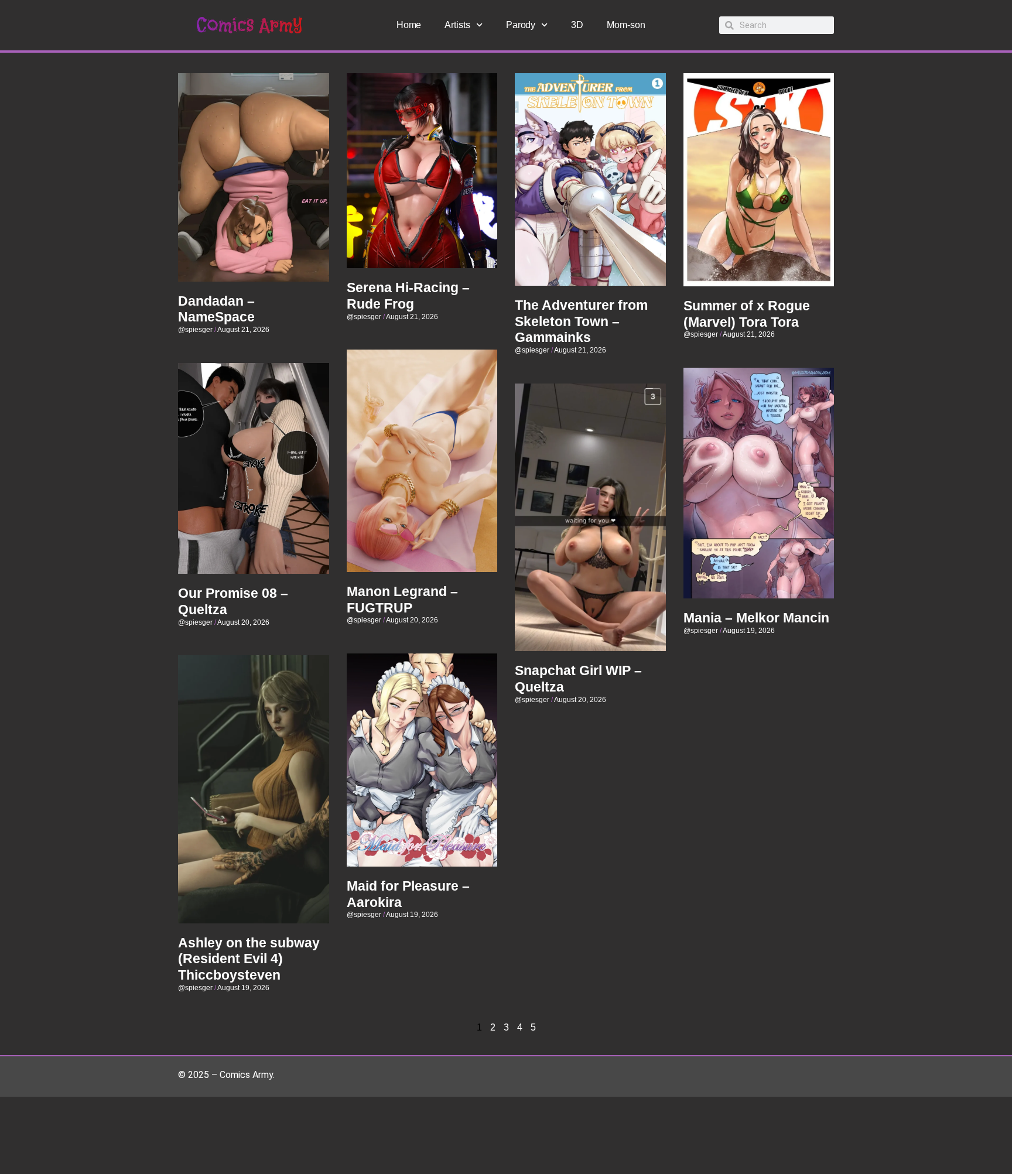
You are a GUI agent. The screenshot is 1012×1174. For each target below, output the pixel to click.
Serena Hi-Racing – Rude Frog (408, 296)
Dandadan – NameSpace (216, 309)
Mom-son (626, 25)
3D (577, 25)
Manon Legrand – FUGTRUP (402, 599)
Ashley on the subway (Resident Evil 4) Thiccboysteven (249, 959)
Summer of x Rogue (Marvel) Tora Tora (746, 314)
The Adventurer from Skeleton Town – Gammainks (581, 321)
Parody (520, 25)
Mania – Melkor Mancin (756, 617)
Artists (457, 25)
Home (409, 25)
